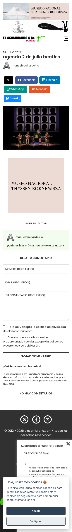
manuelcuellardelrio (25, 65)
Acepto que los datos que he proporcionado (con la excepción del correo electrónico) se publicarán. (33, 341)
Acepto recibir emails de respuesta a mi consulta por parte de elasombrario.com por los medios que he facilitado (48, 472)
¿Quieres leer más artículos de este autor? (35, 245)
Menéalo (41, 89)
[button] (24, 39)
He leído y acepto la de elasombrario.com (34, 329)
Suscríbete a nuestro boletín (42, 445)
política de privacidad (51, 327)
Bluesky (15, 98)
